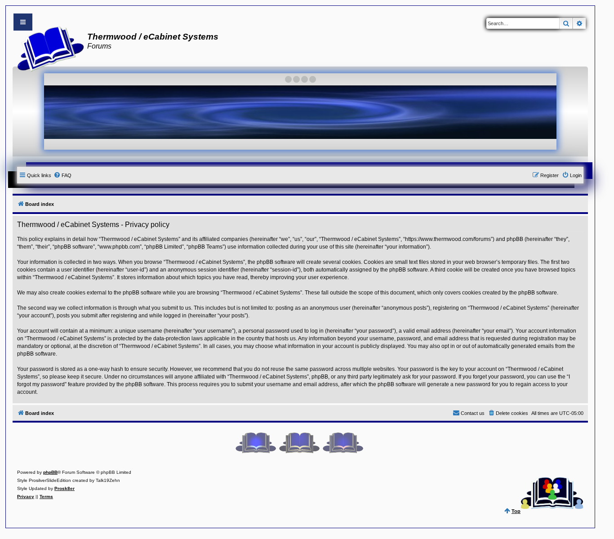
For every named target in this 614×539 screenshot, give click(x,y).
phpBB (50, 472)
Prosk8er (64, 488)
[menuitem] (62, 175)
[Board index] (48, 48)
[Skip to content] (22, 22)
